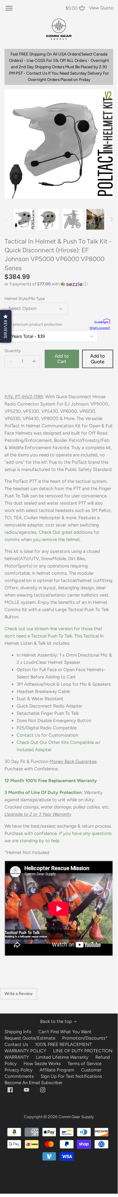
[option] (24, 219)
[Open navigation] (9, 8)
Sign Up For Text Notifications (71, 1076)
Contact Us (28, 735)
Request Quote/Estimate (30, 1038)
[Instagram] (42, 1089)
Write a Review (19, 993)
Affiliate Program (57, 1070)
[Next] (111, 219)
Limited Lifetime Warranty (62, 1057)
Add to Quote (97, 359)
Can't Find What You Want (64, 1031)
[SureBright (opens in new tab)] (102, 321)
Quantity (13, 350)
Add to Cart (62, 358)
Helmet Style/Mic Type (25, 298)
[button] (59, 284)
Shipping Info (18, 1031)
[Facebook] (10, 1089)
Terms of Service (84, 1063)
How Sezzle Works (42, 1063)
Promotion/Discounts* (84, 1038)
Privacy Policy (19, 1070)
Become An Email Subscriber (33, 1082)
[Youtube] (26, 1089)
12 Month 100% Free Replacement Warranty (51, 780)
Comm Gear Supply (76, 1116)
